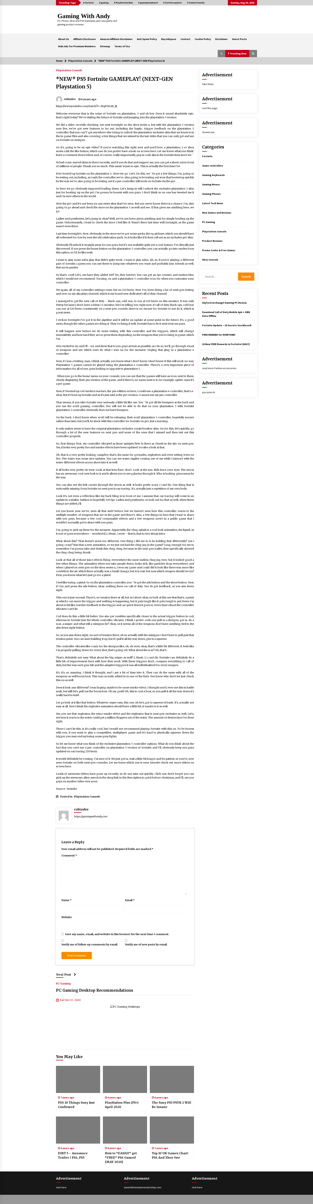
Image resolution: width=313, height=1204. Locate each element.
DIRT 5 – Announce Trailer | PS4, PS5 (73, 1155)
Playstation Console (69, 70)
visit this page (209, 108)
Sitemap (105, 46)
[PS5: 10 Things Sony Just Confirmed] (78, 1079)
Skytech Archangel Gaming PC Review (224, 302)
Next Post (63, 974)
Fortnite (207, 156)
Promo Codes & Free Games (218, 250)
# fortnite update (172, 2)
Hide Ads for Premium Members (77, 46)
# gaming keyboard (148, 2)
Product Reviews (212, 240)
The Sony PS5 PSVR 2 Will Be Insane (171, 1105)
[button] (221, 53)
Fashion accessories (225, 368)
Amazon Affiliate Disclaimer (116, 39)
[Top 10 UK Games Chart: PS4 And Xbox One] (172, 1130)
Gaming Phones (211, 193)
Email (130, 900)
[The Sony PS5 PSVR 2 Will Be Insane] (172, 1079)
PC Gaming (63, 983)
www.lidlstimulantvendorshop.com (142, 1187)
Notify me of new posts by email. (146, 944)
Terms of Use (122, 46)
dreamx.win (208, 132)
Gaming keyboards (213, 175)
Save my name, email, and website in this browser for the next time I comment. (117, 934)
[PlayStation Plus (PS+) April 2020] (125, 1079)
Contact (185, 39)
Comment (69, 855)
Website (66, 917)
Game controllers (212, 165)
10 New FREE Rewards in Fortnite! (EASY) (226, 344)
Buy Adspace (168, 39)
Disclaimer (221, 39)
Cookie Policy (203, 39)
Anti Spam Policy (147, 39)
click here (61, 1187)
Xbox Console (210, 259)
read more (208, 368)
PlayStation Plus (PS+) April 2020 (121, 1105)
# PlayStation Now (123, 2)
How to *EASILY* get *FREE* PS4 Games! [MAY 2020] (121, 1157)
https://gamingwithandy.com (90, 816)
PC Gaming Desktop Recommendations (94, 990)
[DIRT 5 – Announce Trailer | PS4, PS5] (78, 1130)
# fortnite (88, 2)
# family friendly (196, 2)
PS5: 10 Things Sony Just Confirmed (76, 1105)
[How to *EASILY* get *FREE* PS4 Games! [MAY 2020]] (125, 1130)
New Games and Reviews (216, 212)
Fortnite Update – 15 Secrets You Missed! (226, 325)
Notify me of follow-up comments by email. (89, 944)
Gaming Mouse (211, 184)
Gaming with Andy (83, 16)
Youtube (72, 788)
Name (66, 900)
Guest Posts (239, 39)
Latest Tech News (212, 203)
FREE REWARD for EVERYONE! (218, 334)
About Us (63, 39)
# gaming (103, 2)
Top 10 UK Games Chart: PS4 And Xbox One (170, 1155)
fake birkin (208, 84)
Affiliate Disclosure (84, 39)
